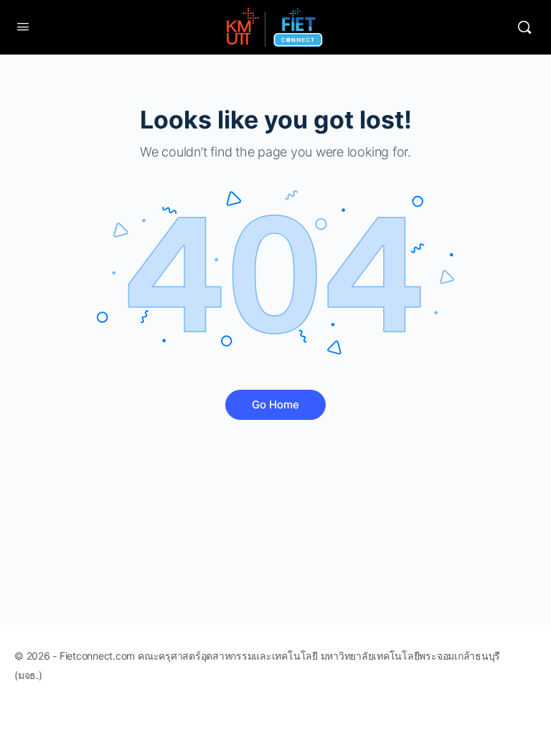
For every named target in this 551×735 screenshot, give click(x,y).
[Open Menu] (23, 26)
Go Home (275, 404)
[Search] (524, 27)
